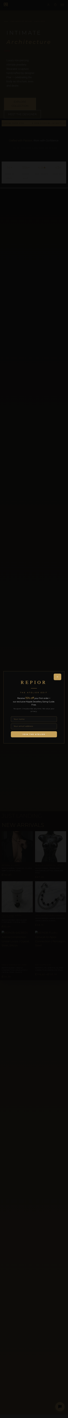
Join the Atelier (34, 734)
